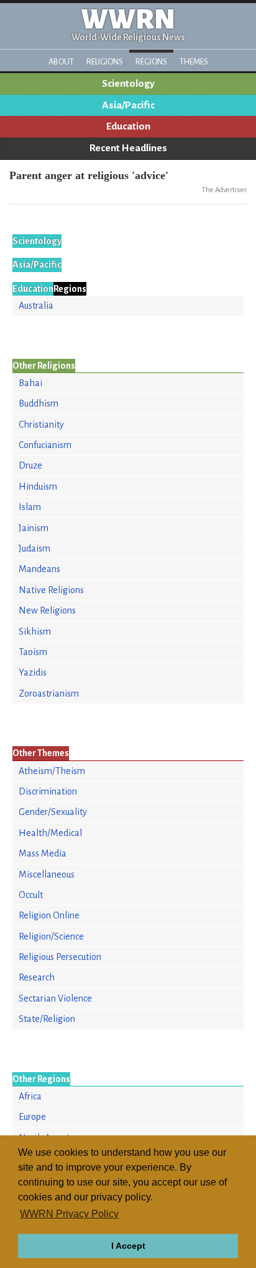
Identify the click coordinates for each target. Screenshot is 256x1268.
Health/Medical (50, 833)
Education (128, 126)
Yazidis (33, 672)
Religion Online (49, 915)
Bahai (30, 383)
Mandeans (39, 569)
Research (37, 977)
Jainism (33, 528)
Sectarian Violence (55, 998)
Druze (30, 465)
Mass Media (42, 853)
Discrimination (48, 791)
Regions (151, 61)
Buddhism (38, 403)
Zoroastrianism (49, 693)
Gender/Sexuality (53, 812)
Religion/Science (51, 936)
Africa (30, 1096)
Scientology (128, 83)
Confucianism (45, 445)
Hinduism (38, 486)
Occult (31, 895)
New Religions (47, 610)
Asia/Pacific (128, 105)
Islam (30, 507)
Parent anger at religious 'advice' (88, 175)
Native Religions (51, 590)
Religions (104, 61)
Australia (36, 305)
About (61, 61)
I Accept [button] (128, 1246)
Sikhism (35, 631)
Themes (194, 61)
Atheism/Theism (52, 771)
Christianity (41, 424)
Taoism (33, 652)
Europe (32, 1117)
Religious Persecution (60, 957)
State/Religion (47, 1019)
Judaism (34, 548)
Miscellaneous (47, 874)
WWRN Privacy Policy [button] (69, 1214)
